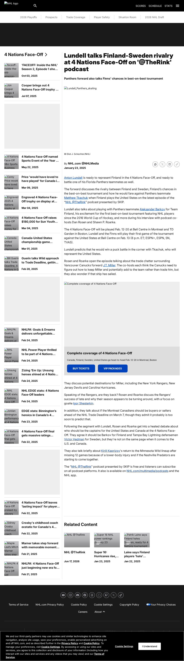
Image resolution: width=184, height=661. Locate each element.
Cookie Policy (92, 643)
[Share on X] (162, 164)
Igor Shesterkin (83, 403)
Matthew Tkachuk (76, 198)
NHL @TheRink (75, 202)
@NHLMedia (90, 163)
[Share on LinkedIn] (169, 164)
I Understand (149, 646)
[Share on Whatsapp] (155, 164)
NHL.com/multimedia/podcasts (147, 471)
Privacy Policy (69, 643)
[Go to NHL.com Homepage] (17, 5)
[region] (92, 646)
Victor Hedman (74, 439)
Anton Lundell (73, 177)
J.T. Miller (109, 265)
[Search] (35, 6)
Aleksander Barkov (152, 209)
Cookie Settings (50, 646)
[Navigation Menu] (177, 6)
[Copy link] (177, 164)
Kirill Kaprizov (110, 451)
